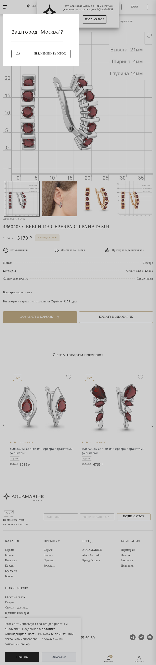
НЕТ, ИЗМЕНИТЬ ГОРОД (50, 53)
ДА (18, 53)
